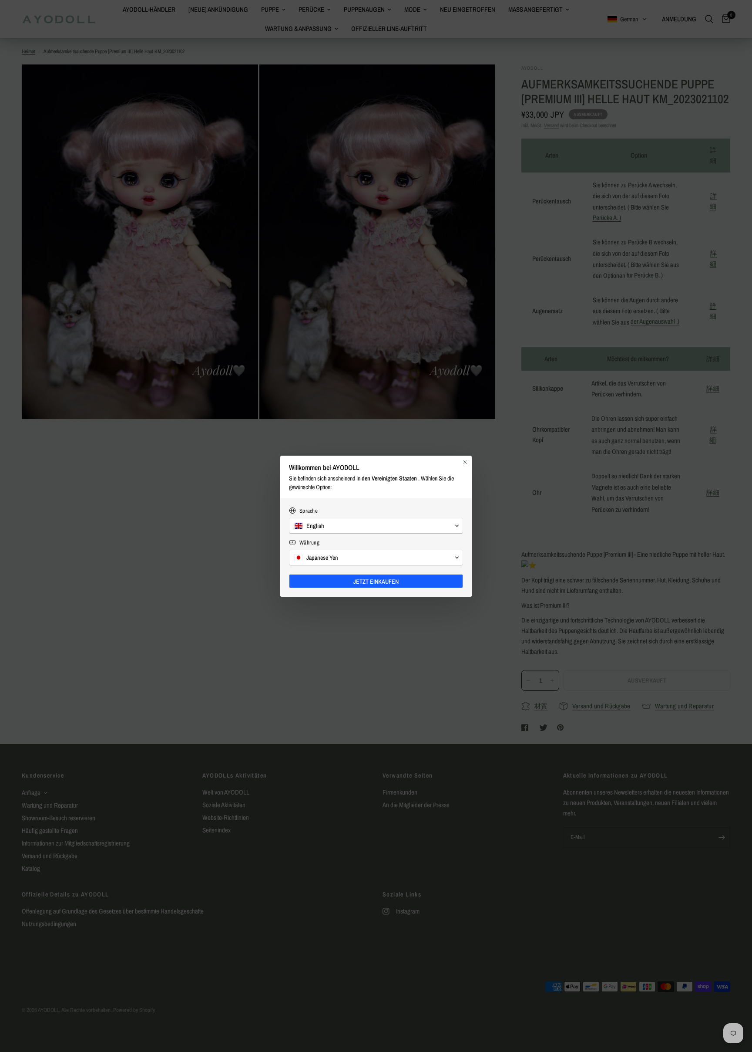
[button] (376, 526)
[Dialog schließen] (465, 462)
